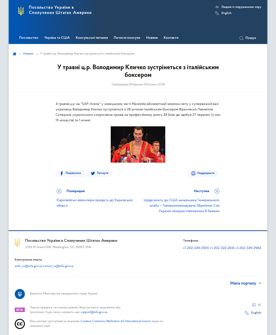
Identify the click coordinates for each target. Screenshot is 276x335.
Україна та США (57, 38)
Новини (152, 38)
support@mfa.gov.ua (94, 312)
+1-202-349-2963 (248, 248)
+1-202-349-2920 (196, 248)
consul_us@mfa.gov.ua (58, 266)
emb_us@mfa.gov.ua (28, 266)
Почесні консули (127, 38)
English (226, 13)
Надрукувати (205, 173)
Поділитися (73, 173)
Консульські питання (92, 38)
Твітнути (102, 173)
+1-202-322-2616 (222, 248)
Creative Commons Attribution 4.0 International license (115, 321)
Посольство (28, 38)
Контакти (171, 38)
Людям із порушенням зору (241, 7)
